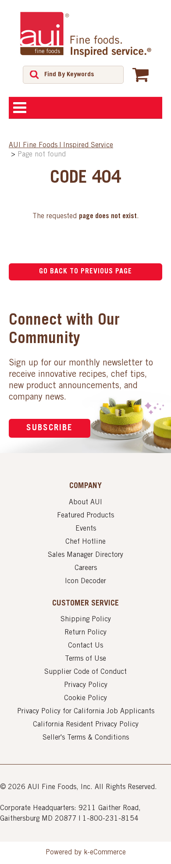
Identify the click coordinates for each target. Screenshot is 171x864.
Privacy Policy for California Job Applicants (85, 711)
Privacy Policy (85, 685)
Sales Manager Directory (85, 555)
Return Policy (85, 632)
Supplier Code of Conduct (85, 672)
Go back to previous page (85, 271)
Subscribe (49, 428)
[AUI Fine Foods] (85, 34)
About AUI (85, 502)
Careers (86, 568)
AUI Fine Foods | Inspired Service (61, 145)
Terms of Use (85, 658)
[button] (140, 74)
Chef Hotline (85, 541)
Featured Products (85, 515)
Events (85, 528)
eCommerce (108, 852)
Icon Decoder (85, 581)
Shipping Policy (86, 619)
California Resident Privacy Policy (86, 724)
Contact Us (85, 645)
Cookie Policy (85, 698)
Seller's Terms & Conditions (86, 737)
